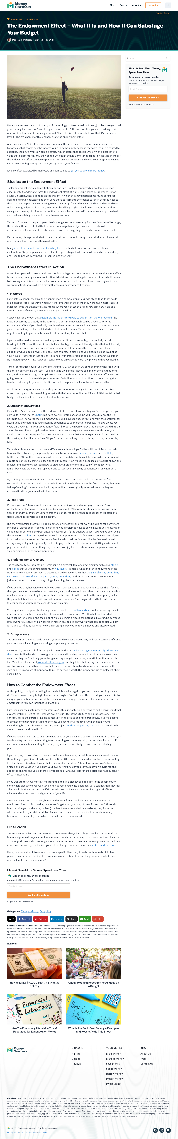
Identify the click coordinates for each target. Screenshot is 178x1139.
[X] (161, 1130)
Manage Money (18, 19)
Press (143, 1058)
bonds (15, 568)
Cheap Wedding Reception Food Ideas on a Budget (93, 984)
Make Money (113, 1053)
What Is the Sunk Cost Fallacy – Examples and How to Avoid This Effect (93, 1029)
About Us (145, 1053)
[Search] (167, 58)
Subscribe (153, 5)
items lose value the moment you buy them (38, 248)
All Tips (76, 1053)
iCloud (28, 535)
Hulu (109, 453)
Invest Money (113, 1083)
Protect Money (114, 1078)
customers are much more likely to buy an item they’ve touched (76, 317)
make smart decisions (103, 845)
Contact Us (146, 1063)
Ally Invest (61, 568)
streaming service (87, 453)
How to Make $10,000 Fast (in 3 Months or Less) (34, 984)
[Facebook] (155, 1130)
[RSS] (168, 1130)
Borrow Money (114, 1073)
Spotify (39, 415)
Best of (76, 1058)
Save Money (113, 1063)
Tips (112, 5)
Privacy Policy (13, 1132)
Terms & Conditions (28, 1132)
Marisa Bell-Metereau (22, 39)
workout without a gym (50, 662)
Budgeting (32, 19)
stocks (114, 565)
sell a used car (82, 610)
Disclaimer (42, 1132)
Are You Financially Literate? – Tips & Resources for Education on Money (34, 1029)
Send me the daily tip (38, 894)
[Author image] (9, 40)
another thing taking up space (83, 725)
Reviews (76, 1063)
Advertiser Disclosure (163, 13)
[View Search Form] (168, 5)
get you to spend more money (87, 170)
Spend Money (114, 1068)
